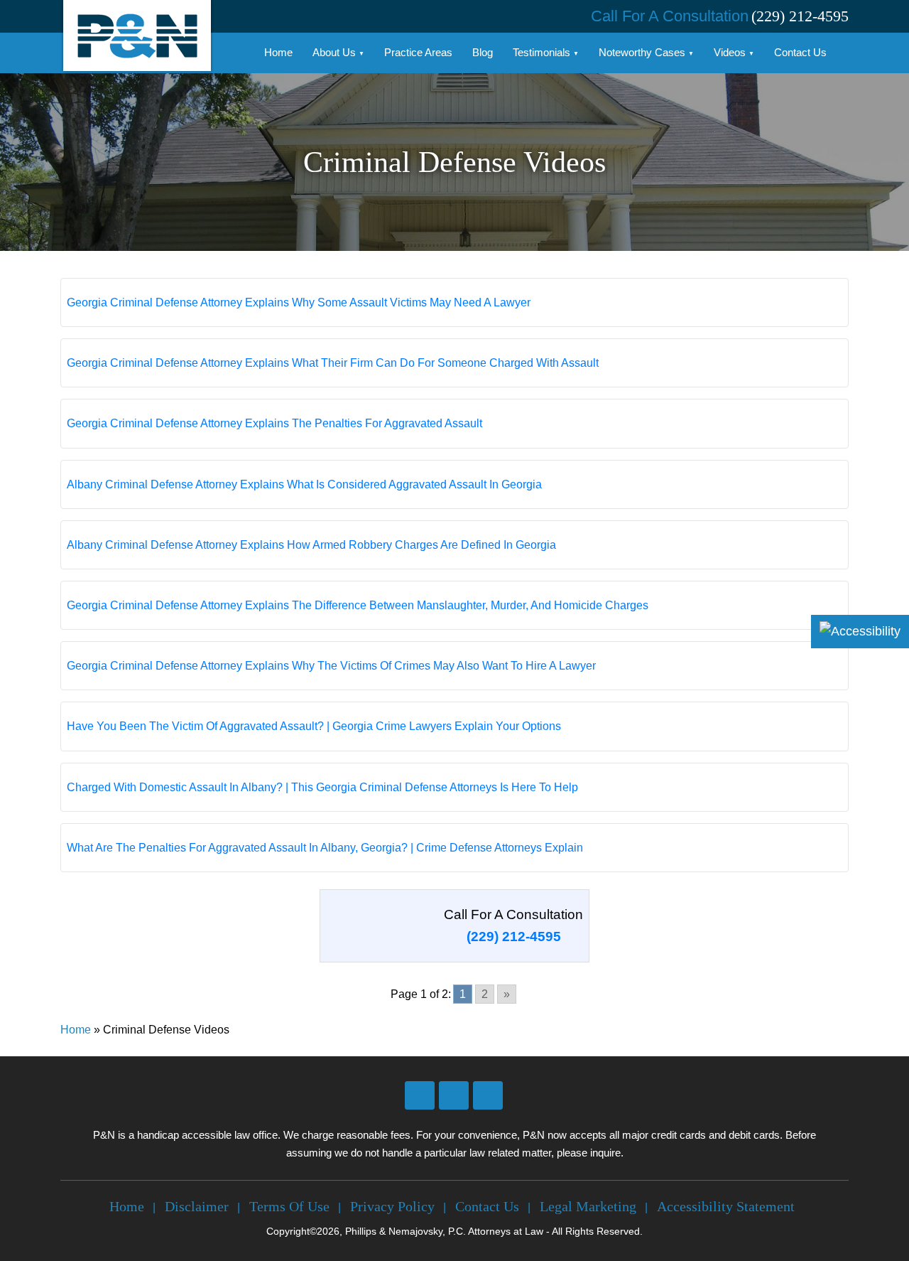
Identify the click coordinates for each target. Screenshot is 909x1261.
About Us (334, 52)
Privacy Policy (392, 1206)
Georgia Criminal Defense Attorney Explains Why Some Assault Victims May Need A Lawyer (298, 302)
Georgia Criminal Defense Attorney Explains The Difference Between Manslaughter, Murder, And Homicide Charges (357, 605)
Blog (482, 52)
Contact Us (800, 52)
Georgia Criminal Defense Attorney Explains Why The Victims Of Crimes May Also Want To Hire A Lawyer (331, 666)
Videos (730, 52)
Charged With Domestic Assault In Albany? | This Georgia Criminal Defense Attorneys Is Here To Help (322, 787)
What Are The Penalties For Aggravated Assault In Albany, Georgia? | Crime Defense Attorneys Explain (325, 848)
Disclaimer (197, 1206)
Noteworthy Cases (642, 52)
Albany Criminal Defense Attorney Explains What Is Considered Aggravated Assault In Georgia (304, 484)
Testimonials (541, 52)
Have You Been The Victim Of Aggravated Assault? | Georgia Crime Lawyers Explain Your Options (314, 726)
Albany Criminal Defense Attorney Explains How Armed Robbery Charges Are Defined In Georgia (311, 545)
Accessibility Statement (726, 1206)
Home (278, 52)
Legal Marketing (588, 1206)
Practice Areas (418, 52)
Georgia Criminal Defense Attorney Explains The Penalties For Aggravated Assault (274, 423)
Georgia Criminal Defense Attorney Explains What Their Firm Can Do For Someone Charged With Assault (333, 363)
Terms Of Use (289, 1206)
